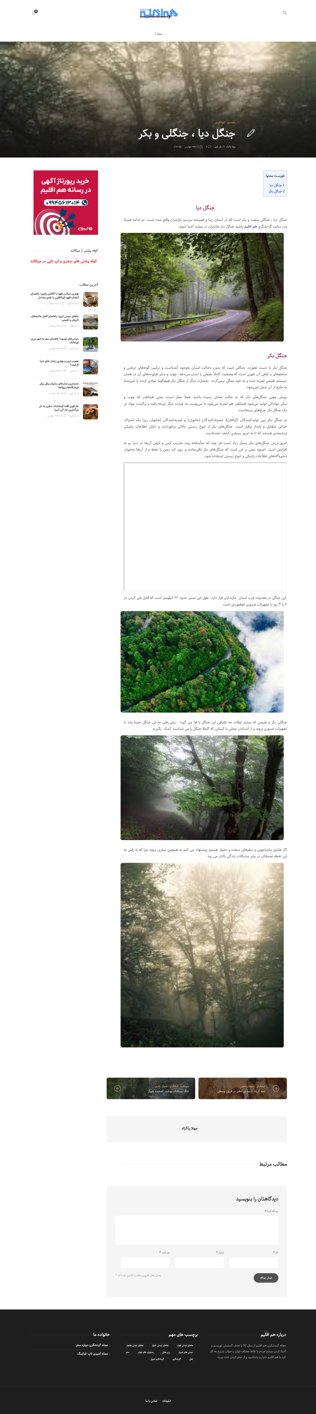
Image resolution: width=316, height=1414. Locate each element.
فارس (157, 1086)
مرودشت (184, 1086)
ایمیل (220, 1252)
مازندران (231, 122)
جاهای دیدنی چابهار (134, 1345)
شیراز (164, 1086)
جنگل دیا (277, 185)
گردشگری (177, 1359)
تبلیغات (166, 1401)
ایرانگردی (220, 122)
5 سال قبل (220, 147)
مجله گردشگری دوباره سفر (92, 1345)
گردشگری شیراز (157, 1359)
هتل (191, 1359)
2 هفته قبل (73, 303)
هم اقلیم (250, 226)
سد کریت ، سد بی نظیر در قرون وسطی (241, 1091)
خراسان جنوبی (247, 1086)
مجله (159, 34)
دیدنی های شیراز (186, 1352)
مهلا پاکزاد (230, 147)
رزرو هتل (166, 1352)
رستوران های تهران (146, 1352)
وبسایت (164, 1252)
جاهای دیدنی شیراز (160, 1345)
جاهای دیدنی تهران (185, 1345)
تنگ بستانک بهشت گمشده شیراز (168, 1091)
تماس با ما (151, 1401)
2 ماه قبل (74, 326)
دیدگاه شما (271, 1211)
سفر (127, 1352)
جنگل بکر (276, 191)
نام (275, 1252)
